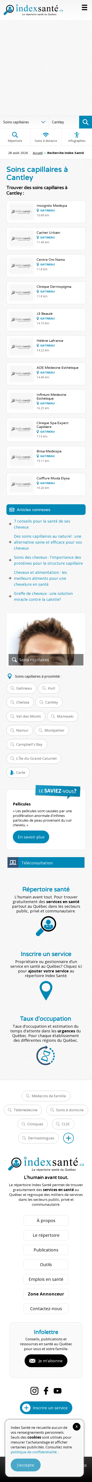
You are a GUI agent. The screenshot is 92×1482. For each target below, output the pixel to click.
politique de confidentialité (34, 1451)
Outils (46, 1264)
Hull (51, 688)
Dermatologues (41, 1138)
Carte (20, 772)
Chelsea (22, 702)
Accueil (38, 153)
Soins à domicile (70, 1109)
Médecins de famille (49, 1095)
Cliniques (35, 1123)
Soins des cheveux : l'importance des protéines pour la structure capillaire (48, 560)
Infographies (77, 141)
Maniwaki (65, 716)
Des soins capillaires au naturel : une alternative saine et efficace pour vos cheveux (48, 542)
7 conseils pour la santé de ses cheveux (42, 524)
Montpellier (54, 730)
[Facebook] (46, 1391)
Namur (22, 730)
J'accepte (25, 1465)
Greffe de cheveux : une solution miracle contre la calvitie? (43, 596)
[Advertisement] (46, 68)
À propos (46, 1220)
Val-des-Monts (28, 716)
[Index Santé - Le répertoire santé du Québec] (33, 10)
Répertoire (15, 141)
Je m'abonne (51, 1361)
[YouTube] (57, 1391)
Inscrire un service (50, 1408)
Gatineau (24, 688)
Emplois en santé (46, 1279)
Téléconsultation (37, 862)
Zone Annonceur (46, 1294)
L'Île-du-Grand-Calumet (36, 758)
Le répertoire (46, 1235)
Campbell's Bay (29, 744)
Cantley (51, 702)
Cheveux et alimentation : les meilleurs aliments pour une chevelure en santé (40, 578)
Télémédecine (25, 1109)
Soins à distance (46, 141)
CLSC (66, 1123)
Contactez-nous (46, 1308)
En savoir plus (31, 837)
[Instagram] (34, 1391)
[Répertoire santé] (68, 1138)
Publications (46, 1250)
